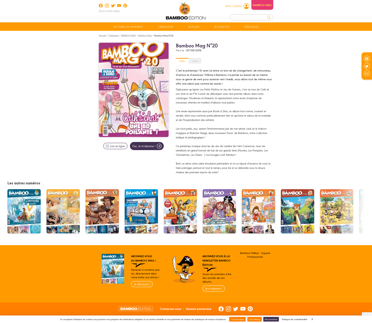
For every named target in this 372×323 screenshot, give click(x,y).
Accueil (102, 35)
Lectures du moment (128, 26)
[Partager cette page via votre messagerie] (366, 73)
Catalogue (165, 26)
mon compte (233, 6)
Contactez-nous (170, 308)
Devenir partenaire (198, 308)
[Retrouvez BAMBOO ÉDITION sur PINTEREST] (125, 5)
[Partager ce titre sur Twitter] (366, 66)
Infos (195, 60)
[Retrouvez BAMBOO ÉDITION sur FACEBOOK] (101, 5)
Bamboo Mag (145, 35)
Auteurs (194, 26)
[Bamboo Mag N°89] (221, 211)
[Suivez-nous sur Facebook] (366, 59)
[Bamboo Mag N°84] (299, 211)
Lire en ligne (117, 146)
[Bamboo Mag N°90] (182, 211)
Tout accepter (237, 319)
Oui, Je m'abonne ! (143, 146)
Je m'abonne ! (213, 288)
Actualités (221, 26)
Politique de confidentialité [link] (294, 319)
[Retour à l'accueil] (185, 10)
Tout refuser (254, 319)
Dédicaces (251, 26)
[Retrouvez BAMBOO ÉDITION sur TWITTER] (113, 5)
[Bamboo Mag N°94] (25, 211)
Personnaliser (271, 319)
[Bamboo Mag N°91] (143, 211)
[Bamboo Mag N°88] (260, 211)
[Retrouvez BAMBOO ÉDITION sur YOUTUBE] (119, 5)
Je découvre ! (142, 284)
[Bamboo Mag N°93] (64, 211)
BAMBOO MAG (128, 35)
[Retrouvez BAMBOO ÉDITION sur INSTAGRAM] (107, 5)
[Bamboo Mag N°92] (104, 211)
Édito (182, 60)
